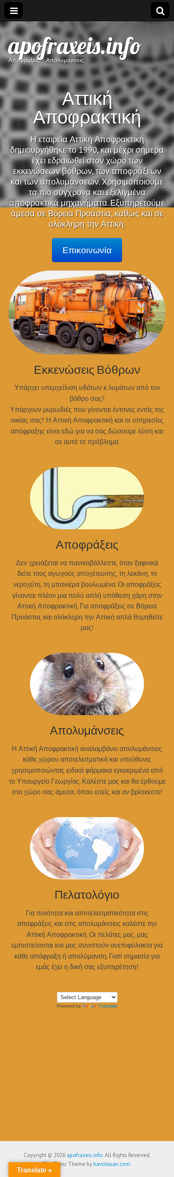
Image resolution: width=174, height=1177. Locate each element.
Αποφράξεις (87, 544)
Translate (107, 1005)
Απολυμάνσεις (87, 730)
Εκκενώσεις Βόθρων (87, 369)
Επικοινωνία (87, 250)
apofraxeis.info (75, 45)
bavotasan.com (111, 1164)
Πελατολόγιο (87, 894)
